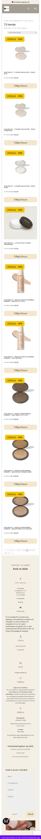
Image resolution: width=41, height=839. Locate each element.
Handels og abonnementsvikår (20, 749)
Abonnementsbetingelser (20, 757)
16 (5, 553)
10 (18, 550)
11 (21, 550)
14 (30, 550)
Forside (6, 21)
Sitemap (20, 602)
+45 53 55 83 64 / (20, 646)
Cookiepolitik (20, 598)
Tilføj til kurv (20, 85)
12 (24, 550)
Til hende (25, 21)
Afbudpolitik (20, 753)
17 (8, 553)
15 (33, 550)
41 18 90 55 (20, 650)
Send (30, 814)
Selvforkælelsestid (15, 21)
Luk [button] (38, 838)
